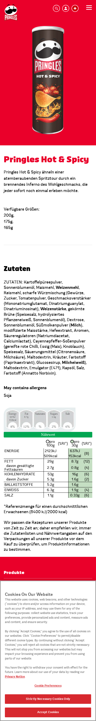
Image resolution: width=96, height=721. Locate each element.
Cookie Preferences (47, 686)
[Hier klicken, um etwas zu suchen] (56, 8)
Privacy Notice (15, 677)
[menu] (89, 9)
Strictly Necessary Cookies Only (48, 699)
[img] (10, 12)
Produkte (14, 572)
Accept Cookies (48, 712)
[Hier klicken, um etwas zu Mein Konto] (65, 8)
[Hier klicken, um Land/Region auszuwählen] (75, 8)
